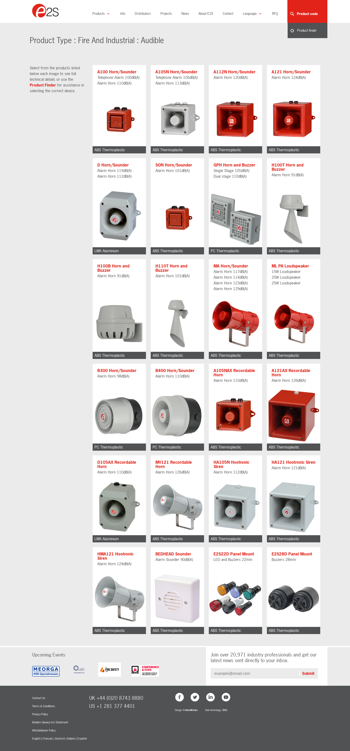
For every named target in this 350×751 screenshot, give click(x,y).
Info (122, 13)
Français (48, 739)
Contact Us (38, 698)
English (36, 739)
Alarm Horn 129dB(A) (231, 288)
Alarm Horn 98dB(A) (113, 376)
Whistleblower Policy (43, 730)
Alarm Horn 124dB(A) (289, 77)
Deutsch (60, 739)
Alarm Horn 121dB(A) (289, 467)
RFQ (275, 13)
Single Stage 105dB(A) (231, 170)
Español (82, 739)
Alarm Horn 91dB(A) (288, 174)
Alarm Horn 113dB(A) (172, 83)
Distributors (143, 13)
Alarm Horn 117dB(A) (231, 271)
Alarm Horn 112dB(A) (114, 176)
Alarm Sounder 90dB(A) (174, 559)
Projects (166, 13)
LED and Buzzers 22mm (233, 559)
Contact (228, 13)
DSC (225, 710)
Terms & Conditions (43, 706)
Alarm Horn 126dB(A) (289, 380)
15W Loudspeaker (286, 271)
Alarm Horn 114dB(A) (231, 277)
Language (250, 13)
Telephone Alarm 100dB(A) (118, 77)
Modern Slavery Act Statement (50, 722)
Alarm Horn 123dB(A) (231, 283)
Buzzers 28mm (284, 559)
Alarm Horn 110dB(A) (114, 83)
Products (99, 13)
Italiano (71, 739)
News (185, 13)
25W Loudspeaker (286, 277)
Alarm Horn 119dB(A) (114, 170)
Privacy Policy (40, 714)
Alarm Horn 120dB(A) (231, 77)
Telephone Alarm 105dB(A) (176, 77)
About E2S (206, 13)
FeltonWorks (190, 710)
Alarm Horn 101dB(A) (172, 170)
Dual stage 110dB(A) (230, 176)
